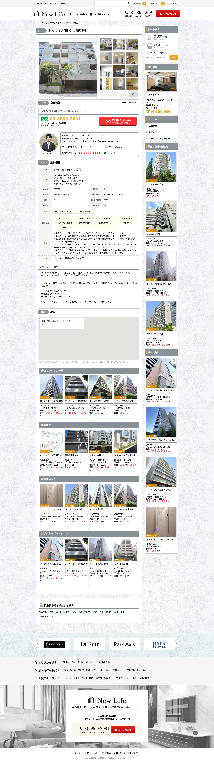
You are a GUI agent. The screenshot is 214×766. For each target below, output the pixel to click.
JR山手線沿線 (69, 669)
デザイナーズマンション (125, 677)
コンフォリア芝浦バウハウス (101, 564)
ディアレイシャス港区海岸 (76, 401)
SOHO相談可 (144, 677)
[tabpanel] (51, 396)
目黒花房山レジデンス (74, 455)
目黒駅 (67, 175)
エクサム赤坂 (95, 455)
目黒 (100, 669)
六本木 (116, 669)
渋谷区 (81, 662)
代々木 (88, 611)
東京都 (66, 662)
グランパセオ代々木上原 (124, 455)
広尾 (88, 669)
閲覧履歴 (78, 753)
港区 (73, 662)
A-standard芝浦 (153, 234)
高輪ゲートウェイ (47, 616)
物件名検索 (106, 753)
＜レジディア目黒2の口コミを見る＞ (69, 258)
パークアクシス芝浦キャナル (159, 490)
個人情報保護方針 (131, 753)
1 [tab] (89, 421)
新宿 (95, 611)
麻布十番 (147, 669)
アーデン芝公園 (96, 509)
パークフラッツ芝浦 (155, 184)
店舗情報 (62, 123)
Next (177, 644)
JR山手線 (58, 175)
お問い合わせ (169, 13)
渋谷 (74, 611)
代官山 (108, 669)
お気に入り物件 (92, 753)
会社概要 (117, 753)
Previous (37, 644)
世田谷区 (106, 662)
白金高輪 (131, 669)
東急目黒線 (58, 178)
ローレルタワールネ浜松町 (51, 401)
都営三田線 (58, 183)
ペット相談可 (88, 677)
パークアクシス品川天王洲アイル (51, 564)
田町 (116, 611)
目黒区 (89, 662)
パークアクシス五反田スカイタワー (51, 455)
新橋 (101, 611)
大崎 (51, 611)
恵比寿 (67, 611)
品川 (122, 611)
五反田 (58, 611)
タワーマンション (71, 677)
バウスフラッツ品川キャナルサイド (162, 440)
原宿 (80, 611)
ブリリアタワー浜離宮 (99, 401)
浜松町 (109, 611)
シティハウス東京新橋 (123, 401)
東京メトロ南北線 (61, 181)
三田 (123, 669)
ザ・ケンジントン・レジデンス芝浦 (51, 509)
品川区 (97, 662)
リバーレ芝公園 (121, 564)
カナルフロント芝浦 (73, 509)
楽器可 (99, 677)
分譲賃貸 (108, 677)
